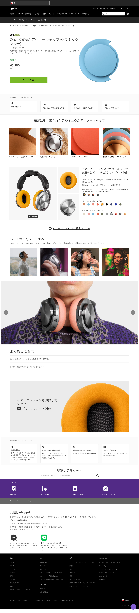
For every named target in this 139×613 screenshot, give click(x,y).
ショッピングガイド (46, 569)
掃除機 (12, 14)
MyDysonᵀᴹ (43, 589)
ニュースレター (104, 576)
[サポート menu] (55, 14)
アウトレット (86, 14)
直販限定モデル (14, 583)
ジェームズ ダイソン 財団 (106, 572)
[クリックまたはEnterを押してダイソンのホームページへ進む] (13, 8)
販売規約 (25, 600)
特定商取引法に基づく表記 (68, 600)
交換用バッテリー (15, 586)
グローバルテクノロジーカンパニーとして (111, 562)
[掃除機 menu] (15, 14)
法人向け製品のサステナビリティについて (82, 583)
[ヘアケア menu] (24, 14)
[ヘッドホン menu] (42, 14)
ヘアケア (20, 14)
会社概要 (102, 579)
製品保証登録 (104, 8)
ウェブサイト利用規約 (34, 600)
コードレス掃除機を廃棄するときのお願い (52, 579)
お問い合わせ (114, 8)
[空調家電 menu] (32, 14)
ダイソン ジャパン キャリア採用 (108, 569)
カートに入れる (29, 80)
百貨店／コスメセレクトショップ (20, 589)
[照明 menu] (47, 14)
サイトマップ (56, 600)
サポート (52, 14)
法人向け (95, 8)
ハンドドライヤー (75, 579)
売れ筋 (12, 562)
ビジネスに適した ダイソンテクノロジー (82, 562)
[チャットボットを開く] (133, 607)
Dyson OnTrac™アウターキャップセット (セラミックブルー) (30, 20)
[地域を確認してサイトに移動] (128, 3)
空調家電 (28, 14)
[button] (69, 359)
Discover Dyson (103, 566)
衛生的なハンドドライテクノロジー (80, 586)
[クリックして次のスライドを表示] (133, 312)
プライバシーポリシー (15, 600)
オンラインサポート (46, 566)
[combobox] (30, 3)
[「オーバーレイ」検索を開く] (113, 13)
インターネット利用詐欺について (50, 576)
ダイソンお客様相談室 (18, 520)
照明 (44, 14)
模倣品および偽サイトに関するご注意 (51, 572)
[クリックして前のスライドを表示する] (6, 312)
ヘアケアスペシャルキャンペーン (68, 14)
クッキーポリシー (46, 600)
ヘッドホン (37, 14)
